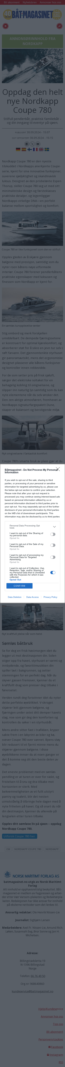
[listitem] (32, 526)
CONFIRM (19, 586)
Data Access (32, 597)
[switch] (52, 534)
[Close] (59, 470)
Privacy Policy (50, 597)
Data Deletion (14, 597)
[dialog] (32, 533)
